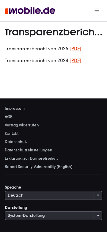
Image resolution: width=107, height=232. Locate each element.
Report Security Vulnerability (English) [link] (38, 166)
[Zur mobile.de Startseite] (30, 11)
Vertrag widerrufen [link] (22, 125)
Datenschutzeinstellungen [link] (28, 150)
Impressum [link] (15, 108)
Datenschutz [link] (16, 141)
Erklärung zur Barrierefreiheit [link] (31, 158)
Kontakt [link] (11, 133)
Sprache (13, 187)
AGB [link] (8, 116)
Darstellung (16, 207)
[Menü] (97, 11)
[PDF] (75, 48)
